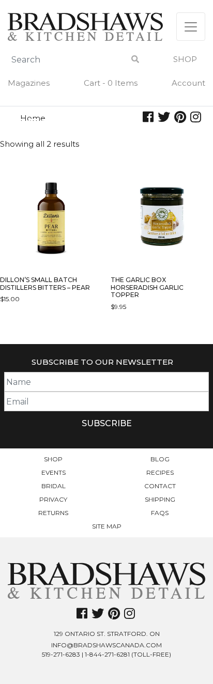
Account (188, 83)
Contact (160, 486)
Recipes (160, 472)
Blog (160, 459)
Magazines (29, 83)
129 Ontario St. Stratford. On (107, 634)
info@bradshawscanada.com (106, 645)
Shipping (160, 499)
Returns (53, 513)
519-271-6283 (61, 654)
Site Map (106, 526)
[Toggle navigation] (190, 26)
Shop (185, 59)
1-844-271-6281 (107, 654)
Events (53, 472)
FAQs (160, 513)
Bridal (53, 486)
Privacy (53, 499)
